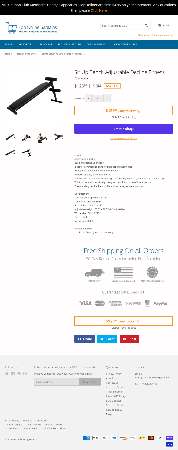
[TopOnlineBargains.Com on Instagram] (25, 374)
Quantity (79, 98)
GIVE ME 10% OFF (90, 381)
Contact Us (112, 382)
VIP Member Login (125, 44)
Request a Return (69, 44)
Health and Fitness (27, 53)
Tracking (46, 44)
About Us (111, 378)
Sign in (142, 35)
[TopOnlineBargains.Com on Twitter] (7, 374)
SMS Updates (114, 400)
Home (9, 44)
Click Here (99, 10)
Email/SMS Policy (116, 396)
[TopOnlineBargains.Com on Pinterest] (19, 374)
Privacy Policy (114, 373)
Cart (166, 25)
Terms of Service (115, 387)
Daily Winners (96, 44)
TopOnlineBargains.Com (25, 439)
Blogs (109, 414)
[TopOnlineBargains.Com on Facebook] (13, 374)
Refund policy (114, 409)
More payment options (123, 138)
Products (25, 44)
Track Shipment (115, 391)
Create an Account (162, 35)
